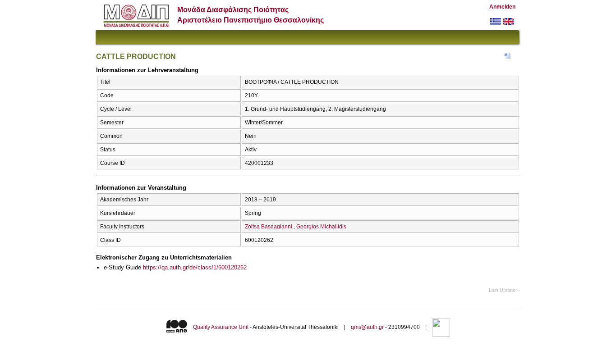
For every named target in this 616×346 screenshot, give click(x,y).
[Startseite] (136, 25)
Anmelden (502, 7)
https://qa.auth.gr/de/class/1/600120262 (195, 267)
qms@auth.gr (367, 327)
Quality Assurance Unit (220, 327)
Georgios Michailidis (321, 226)
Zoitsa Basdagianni (268, 226)
